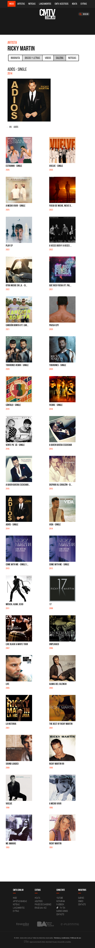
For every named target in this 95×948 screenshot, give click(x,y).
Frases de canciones (43, 904)
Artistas (21, 3)
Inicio (11, 3)
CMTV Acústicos (61, 3)
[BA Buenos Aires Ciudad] (45, 924)
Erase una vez (41, 907)
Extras (84, 3)
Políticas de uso (75, 938)
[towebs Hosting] (22, 924)
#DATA (74, 3)
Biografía (15, 57)
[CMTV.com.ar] (47, 14)
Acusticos (39, 901)
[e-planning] (70, 924)
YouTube (59, 898)
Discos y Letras (32, 57)
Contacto (60, 914)
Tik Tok (62, 907)
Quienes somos (62, 911)
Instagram (60, 901)
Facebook (60, 904)
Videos (48, 57)
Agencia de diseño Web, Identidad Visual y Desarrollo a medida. (50, 942)
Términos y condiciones (61, 938)
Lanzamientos (45, 3)
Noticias (32, 3)
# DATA (37, 898)
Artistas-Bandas (20, 901)
